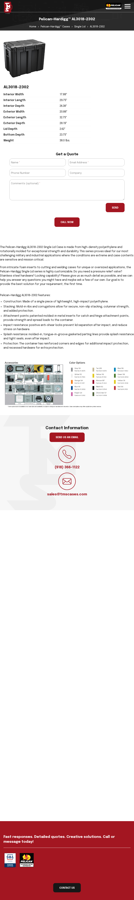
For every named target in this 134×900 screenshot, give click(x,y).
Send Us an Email (67, 437)
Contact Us (67, 888)
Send (115, 208)
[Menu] (128, 6)
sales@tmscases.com (67, 494)
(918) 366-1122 (67, 467)
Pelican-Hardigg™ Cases (55, 26)
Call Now (67, 222)
